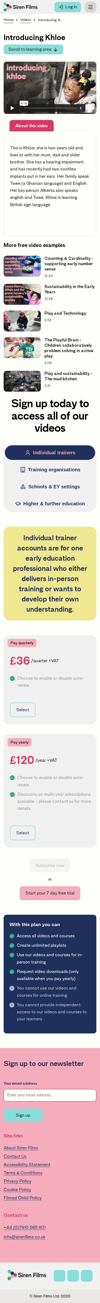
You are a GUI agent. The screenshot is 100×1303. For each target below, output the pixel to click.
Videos (25, 20)
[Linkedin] (86, 1276)
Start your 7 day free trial (50, 893)
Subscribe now (50, 865)
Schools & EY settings (54, 486)
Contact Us (15, 1156)
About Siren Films (21, 1148)
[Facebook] (59, 1276)
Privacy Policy (17, 1181)
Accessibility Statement (27, 1164)
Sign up (23, 1115)
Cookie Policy (17, 1189)
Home (9, 20)
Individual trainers (54, 452)
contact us (62, 801)
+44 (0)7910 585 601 (25, 1227)
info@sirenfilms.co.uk (24, 1237)
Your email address (20, 1083)
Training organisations (54, 469)
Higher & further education (54, 503)
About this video (31, 126)
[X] (73, 1276)
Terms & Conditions (23, 1173)
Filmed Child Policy (23, 1198)
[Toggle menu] (90, 6)
